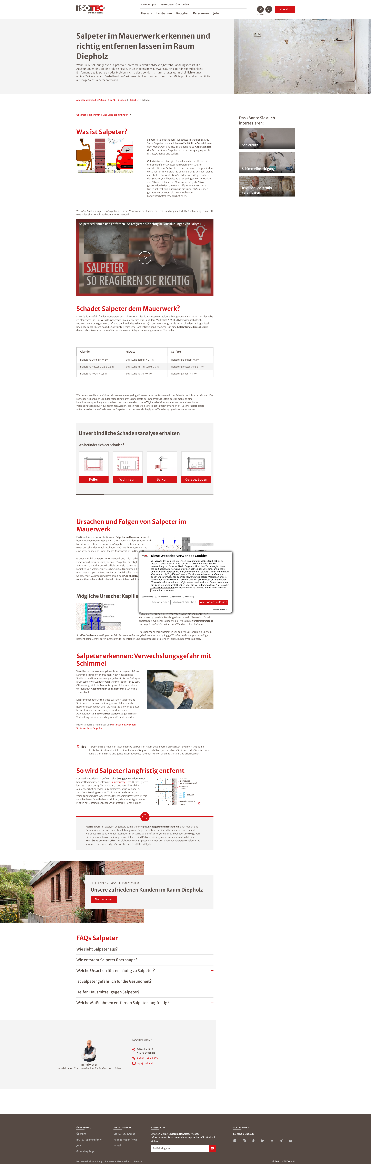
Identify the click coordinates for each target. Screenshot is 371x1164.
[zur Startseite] (90, 9)
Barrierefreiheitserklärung (89, 1161)
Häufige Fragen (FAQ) (125, 1139)
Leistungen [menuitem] (164, 13)
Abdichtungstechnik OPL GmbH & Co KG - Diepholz (101, 100)
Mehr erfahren (103, 899)
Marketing (189, 596)
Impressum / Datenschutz (118, 1161)
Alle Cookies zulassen (213, 602)
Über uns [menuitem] (146, 13)
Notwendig (148, 596)
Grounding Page (85, 1151)
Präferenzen (163, 596)
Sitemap (138, 1161)
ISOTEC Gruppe (148, 4)
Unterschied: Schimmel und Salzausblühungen (102, 114)
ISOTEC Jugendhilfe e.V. (89, 1139)
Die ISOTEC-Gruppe (124, 1133)
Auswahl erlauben (184, 602)
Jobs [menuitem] (216, 13)
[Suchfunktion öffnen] (268, 9)
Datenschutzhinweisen (162, 590)
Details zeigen (219, 609)
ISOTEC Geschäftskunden (175, 4)
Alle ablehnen (160, 602)
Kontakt (285, 9)
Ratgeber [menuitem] (182, 13)
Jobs (78, 1145)
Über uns (81, 1133)
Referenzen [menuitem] (201, 13)
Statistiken (176, 596)
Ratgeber (134, 100)
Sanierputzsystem (121, 782)
